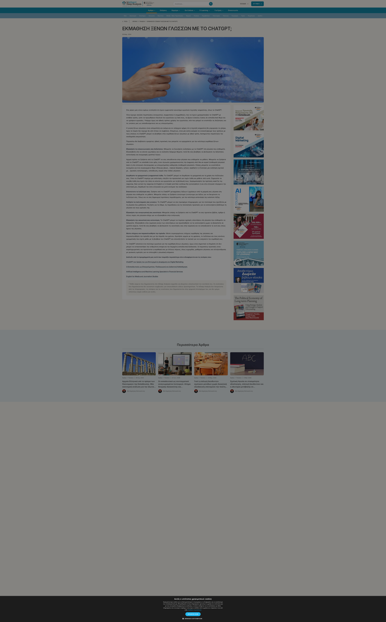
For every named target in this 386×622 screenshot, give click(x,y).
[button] (193, 619)
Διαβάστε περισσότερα (194, 610)
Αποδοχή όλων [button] (193, 614)
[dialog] (193, 311)
